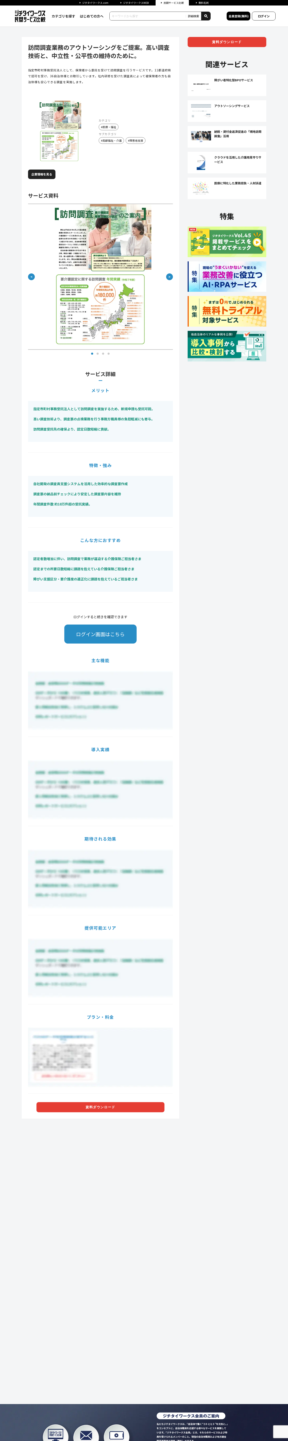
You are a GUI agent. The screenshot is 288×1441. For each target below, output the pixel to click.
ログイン (264, 16)
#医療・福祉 (108, 127)
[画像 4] (109, 354)
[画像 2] (98, 354)
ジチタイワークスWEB (136, 2)
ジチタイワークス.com (95, 2)
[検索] (205, 16)
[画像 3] (103, 354)
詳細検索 (193, 16)
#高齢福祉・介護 (111, 141)
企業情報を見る (41, 174)
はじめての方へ (92, 16)
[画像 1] (92, 354)
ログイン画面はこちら (100, 634)
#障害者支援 (135, 141)
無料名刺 (204, 2)
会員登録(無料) (239, 16)
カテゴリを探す (63, 16)
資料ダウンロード (100, 1107)
